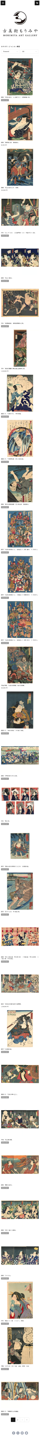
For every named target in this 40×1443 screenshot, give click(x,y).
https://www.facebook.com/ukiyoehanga (13, 1433)
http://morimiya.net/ (26, 1433)
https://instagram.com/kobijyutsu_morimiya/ (22, 1433)
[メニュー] (3, 3)
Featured (6, 51)
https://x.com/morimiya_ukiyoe (18, 1433)
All (23, 51)
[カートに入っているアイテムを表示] (37, 3)
